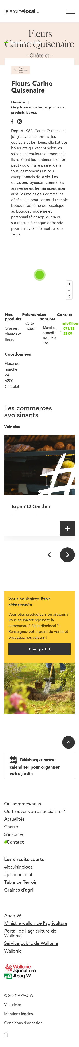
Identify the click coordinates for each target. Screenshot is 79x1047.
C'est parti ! (39, 649)
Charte (11, 826)
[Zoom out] (69, 290)
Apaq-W (12, 915)
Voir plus (12, 426)
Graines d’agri (18, 889)
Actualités (14, 819)
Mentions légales (18, 1014)
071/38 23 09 (68, 331)
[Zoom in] (69, 284)
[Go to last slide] (49, 554)
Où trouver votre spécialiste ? (34, 811)
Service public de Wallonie (31, 943)
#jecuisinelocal (19, 866)
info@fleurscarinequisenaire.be (68, 323)
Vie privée (12, 1004)
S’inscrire (13, 834)
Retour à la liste (26, 42)
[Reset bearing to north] (69, 296)
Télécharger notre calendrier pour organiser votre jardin (35, 766)
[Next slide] (67, 554)
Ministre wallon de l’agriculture (35, 923)
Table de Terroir (20, 882)
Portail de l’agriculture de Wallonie (30, 933)
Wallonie (13, 950)
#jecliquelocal (18, 874)
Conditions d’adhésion (23, 1023)
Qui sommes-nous (22, 803)
